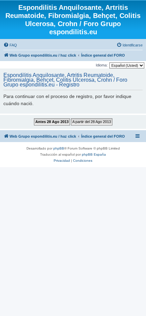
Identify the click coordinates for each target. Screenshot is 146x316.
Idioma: (102, 65)
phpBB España (94, 154)
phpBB (58, 148)
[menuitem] (10, 45)
